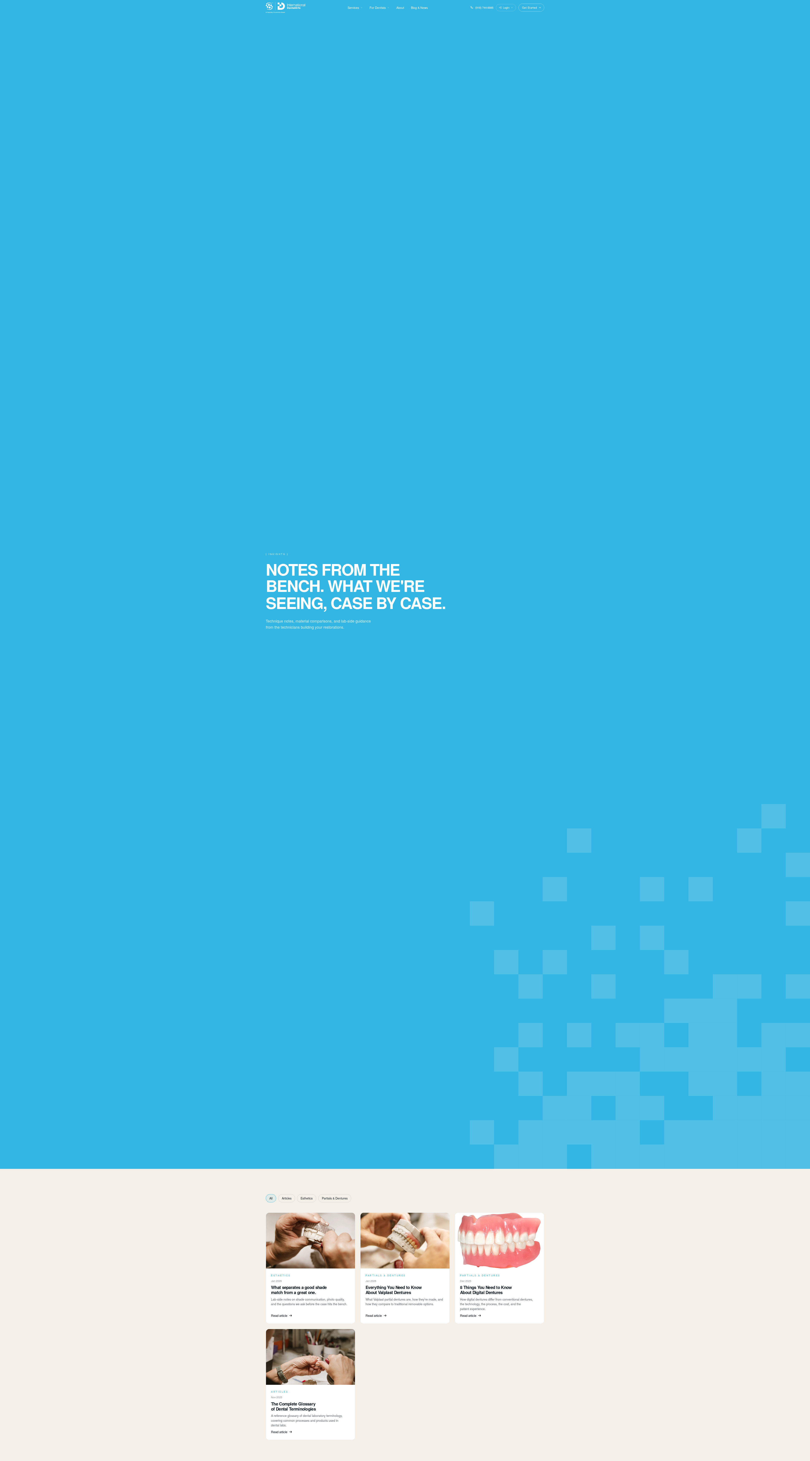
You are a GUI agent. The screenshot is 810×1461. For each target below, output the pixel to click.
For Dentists (378, 7)
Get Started (529, 7)
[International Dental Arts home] (285, 7)
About (400, 7)
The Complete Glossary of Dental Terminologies (293, 1406)
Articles (287, 1198)
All (271, 1198)
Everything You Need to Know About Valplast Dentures (394, 1289)
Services (353, 7)
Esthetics (307, 1198)
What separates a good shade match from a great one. (299, 1289)
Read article (279, 1315)
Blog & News (419, 7)
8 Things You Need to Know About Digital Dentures (486, 1289)
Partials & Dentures (335, 1198)
